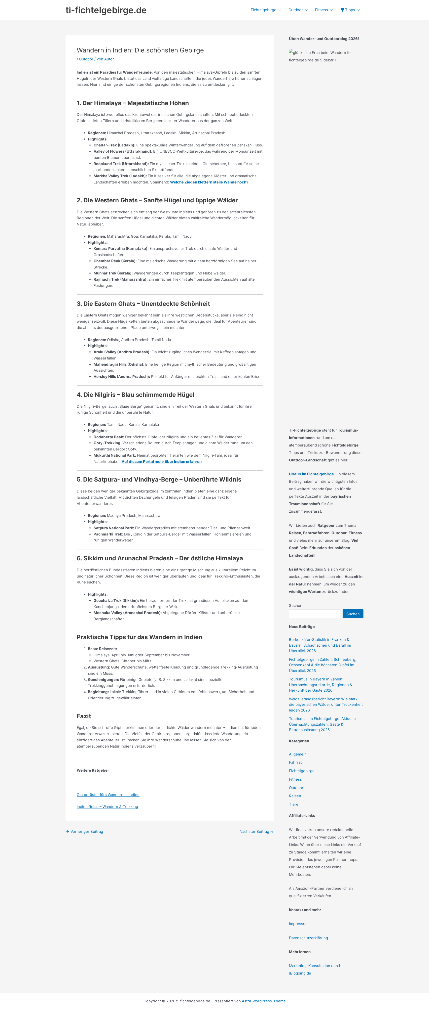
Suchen (295, 605)
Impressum (299, 923)
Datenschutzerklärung (308, 937)
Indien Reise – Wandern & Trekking (107, 806)
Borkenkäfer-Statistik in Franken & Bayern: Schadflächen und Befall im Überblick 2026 (320, 645)
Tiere (293, 804)
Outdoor (86, 59)
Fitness (295, 779)
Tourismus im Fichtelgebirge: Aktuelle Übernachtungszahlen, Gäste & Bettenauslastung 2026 (322, 724)
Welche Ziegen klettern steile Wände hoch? (209, 182)
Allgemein (298, 754)
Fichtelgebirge (302, 770)
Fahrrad (296, 762)
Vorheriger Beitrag (84, 831)
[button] (278, 10)
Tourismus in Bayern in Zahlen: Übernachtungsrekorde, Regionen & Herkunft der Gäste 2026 (320, 685)
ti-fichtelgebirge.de (106, 10)
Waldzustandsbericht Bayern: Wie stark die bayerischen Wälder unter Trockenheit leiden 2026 (326, 704)
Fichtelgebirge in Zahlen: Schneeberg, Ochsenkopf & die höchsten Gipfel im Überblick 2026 (322, 665)
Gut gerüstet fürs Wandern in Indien (108, 794)
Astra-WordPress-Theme (264, 1001)
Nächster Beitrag (257, 831)
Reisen (295, 796)
